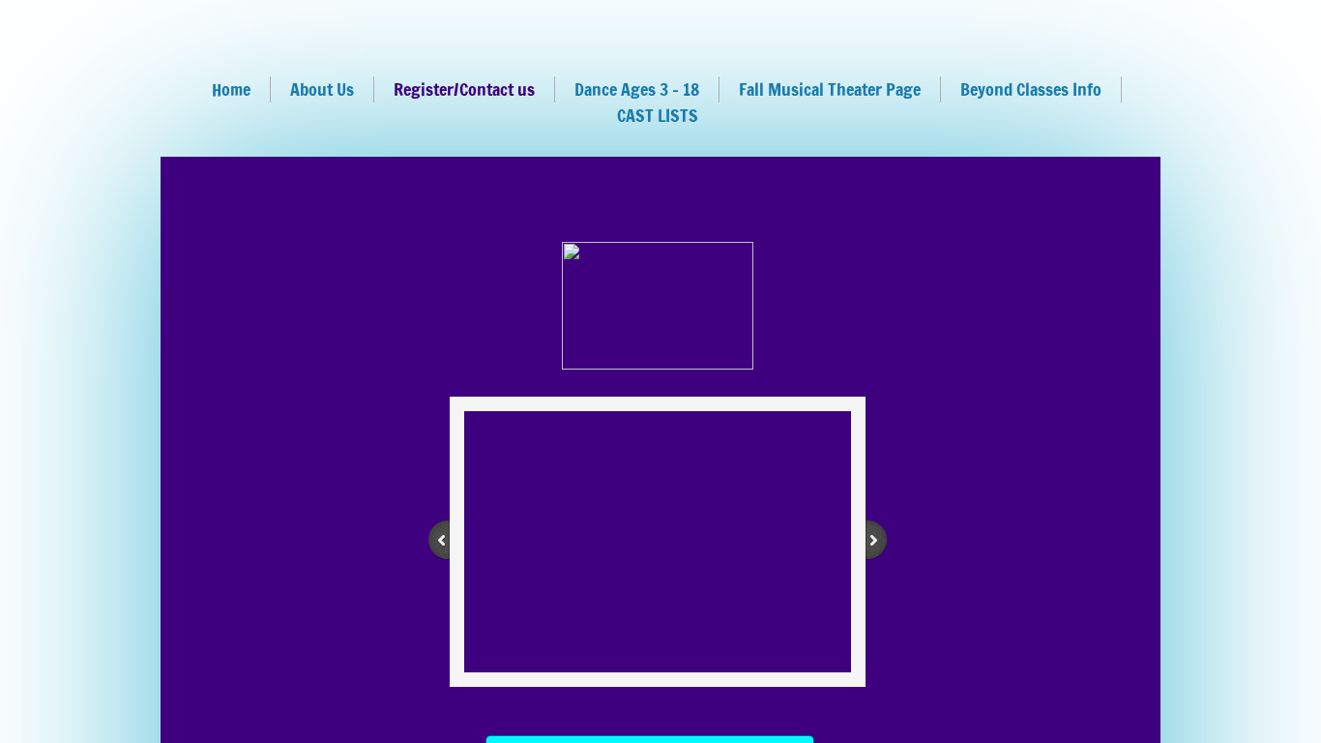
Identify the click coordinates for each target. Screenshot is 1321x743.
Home (231, 89)
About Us (322, 89)
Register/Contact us (464, 89)
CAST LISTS (657, 115)
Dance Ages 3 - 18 (636, 89)
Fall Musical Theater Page (830, 89)
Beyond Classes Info (1030, 89)
